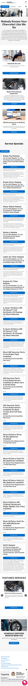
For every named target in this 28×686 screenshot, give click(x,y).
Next (26, 595)
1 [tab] (9, 611)
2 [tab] (11, 611)
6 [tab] (19, 611)
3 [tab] (13, 611)
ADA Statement (4, 658)
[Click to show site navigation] (26, 6)
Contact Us (3, 661)
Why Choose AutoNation (6, 663)
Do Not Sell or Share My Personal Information (10, 668)
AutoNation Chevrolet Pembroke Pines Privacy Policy (11, 664)
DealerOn (10, 679)
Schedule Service (14, 191)
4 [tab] (15, 611)
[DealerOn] (4, 677)
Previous (2, 595)
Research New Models (5, 656)
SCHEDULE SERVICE (14, 73)
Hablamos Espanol (4, 666)
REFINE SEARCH (4, 151)
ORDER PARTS (14, 132)
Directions (13, 6)
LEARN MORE (14, 103)
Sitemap (13, 679)
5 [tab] (17, 611)
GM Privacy (18, 679)
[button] (4, 6)
